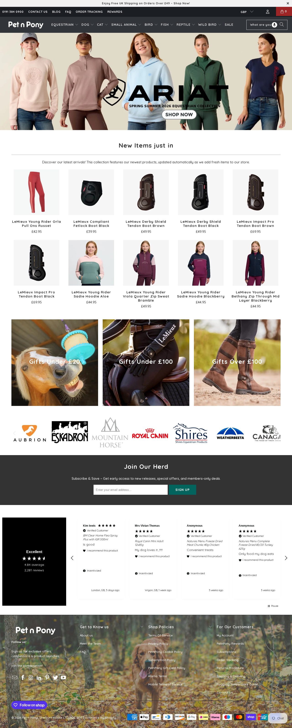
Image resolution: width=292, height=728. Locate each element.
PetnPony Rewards (230, 643)
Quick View (36, 202)
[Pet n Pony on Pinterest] (47, 678)
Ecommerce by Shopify (99, 717)
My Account (225, 635)
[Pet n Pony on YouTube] (63, 678)
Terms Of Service (160, 635)
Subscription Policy (161, 660)
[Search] (281, 25)
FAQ (68, 11)
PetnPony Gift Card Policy (166, 668)
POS (73, 717)
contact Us (38, 11)
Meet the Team (90, 643)
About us (86, 635)
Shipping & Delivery (231, 676)
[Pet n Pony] (26, 24)
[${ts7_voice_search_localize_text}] (274, 25)
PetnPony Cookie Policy (165, 652)
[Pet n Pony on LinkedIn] (39, 678)
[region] (179, 558)
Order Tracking (89, 11)
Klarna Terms (157, 676)
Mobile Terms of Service (165, 684)
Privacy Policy (158, 643)
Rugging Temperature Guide (237, 684)
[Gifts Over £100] (237, 362)
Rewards (115, 11)
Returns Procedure (230, 668)
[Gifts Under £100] (146, 362)
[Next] (277, 433)
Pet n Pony (30, 717)
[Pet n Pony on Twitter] (55, 678)
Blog (56, 11)
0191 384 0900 (13, 11)
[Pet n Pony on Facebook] (23, 678)
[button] (64, 25)
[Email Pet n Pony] (14, 678)
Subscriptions (226, 652)
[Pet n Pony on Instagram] (31, 678)
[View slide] (146, 81)
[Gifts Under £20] (54, 362)
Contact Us (225, 692)
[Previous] (14, 433)
